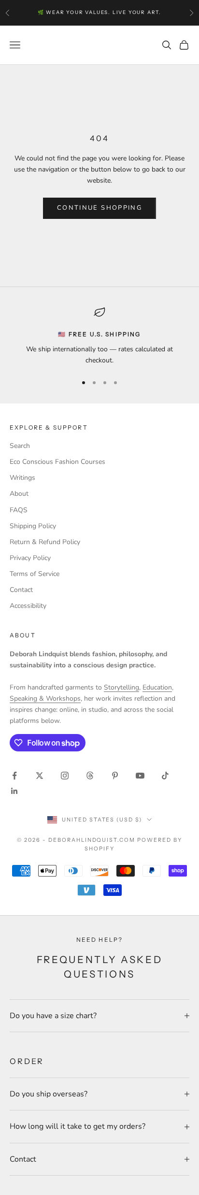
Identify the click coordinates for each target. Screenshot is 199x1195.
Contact (21, 589)
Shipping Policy (33, 526)
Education (157, 687)
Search (20, 445)
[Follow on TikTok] (165, 775)
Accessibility (28, 605)
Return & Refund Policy (45, 542)
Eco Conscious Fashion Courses (57, 461)
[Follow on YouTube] (140, 775)
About (19, 493)
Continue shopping (99, 207)
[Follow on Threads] (90, 775)
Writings (22, 477)
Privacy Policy (30, 557)
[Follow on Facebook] (14, 775)
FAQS (19, 510)
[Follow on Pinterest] (115, 775)
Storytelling (121, 687)
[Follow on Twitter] (39, 775)
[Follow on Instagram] (65, 775)
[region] (99, 336)
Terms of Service (34, 573)
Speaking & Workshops (45, 698)
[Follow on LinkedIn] (14, 791)
